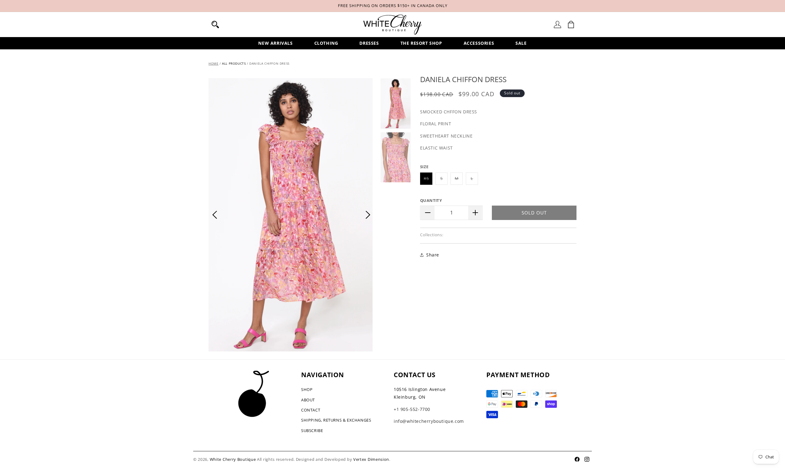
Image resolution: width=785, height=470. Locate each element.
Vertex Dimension (371, 459)
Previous (215, 215)
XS (428, 180)
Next (368, 215)
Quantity (431, 200)
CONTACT (310, 410)
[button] (215, 24)
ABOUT (308, 400)
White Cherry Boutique (233, 459)
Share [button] (432, 255)
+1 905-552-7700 (412, 409)
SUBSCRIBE (312, 430)
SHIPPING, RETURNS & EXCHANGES (336, 420)
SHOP (306, 389)
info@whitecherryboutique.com (429, 421)
